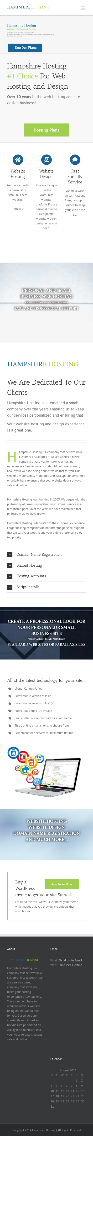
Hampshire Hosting (69, 965)
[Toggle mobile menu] (83, 8)
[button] (46, 554)
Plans (17, 209)
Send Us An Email (70, 960)
